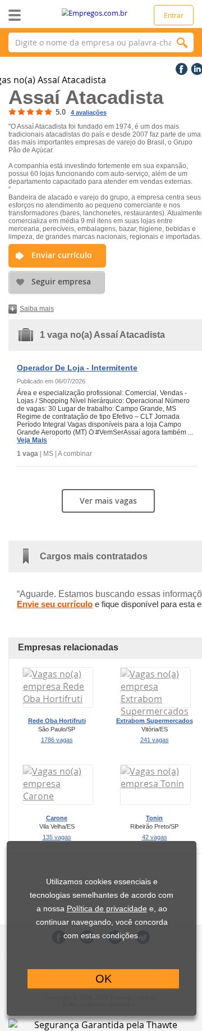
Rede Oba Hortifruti (57, 720)
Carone (56, 818)
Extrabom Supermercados (154, 720)
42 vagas (154, 837)
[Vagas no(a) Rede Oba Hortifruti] (58, 699)
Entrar (173, 15)
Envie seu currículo (55, 604)
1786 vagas (57, 739)
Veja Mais (32, 440)
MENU (32, 15)
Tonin (154, 818)
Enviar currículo (61, 255)
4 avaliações (89, 112)
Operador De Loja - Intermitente (77, 367)
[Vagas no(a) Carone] (58, 796)
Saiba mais (37, 309)
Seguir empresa (61, 281)
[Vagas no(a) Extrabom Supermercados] (155, 711)
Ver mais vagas (108, 500)
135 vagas (57, 837)
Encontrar (182, 42)
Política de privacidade (107, 909)
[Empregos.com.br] (101, 13)
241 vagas (154, 739)
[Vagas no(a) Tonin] (155, 783)
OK (103, 979)
